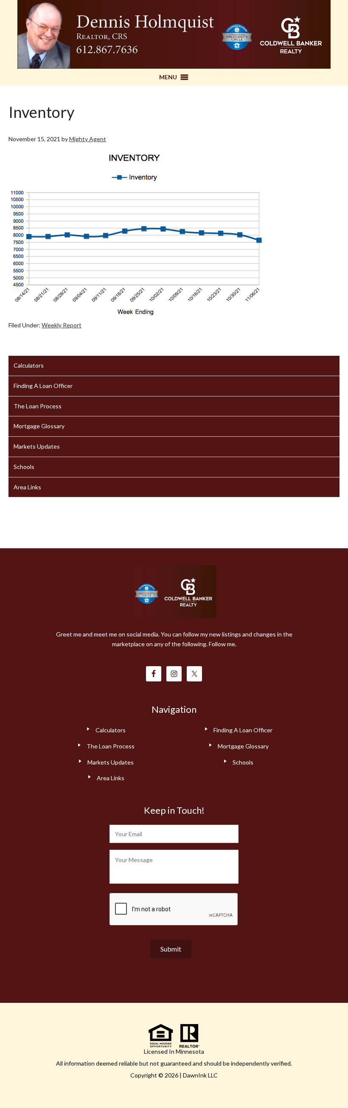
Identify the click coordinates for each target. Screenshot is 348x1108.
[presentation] (174, 909)
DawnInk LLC (200, 1075)
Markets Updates (37, 446)
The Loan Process (38, 406)
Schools (24, 466)
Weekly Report (61, 325)
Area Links (27, 487)
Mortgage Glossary (39, 426)
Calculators (29, 365)
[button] (168, 77)
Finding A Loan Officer (43, 385)
